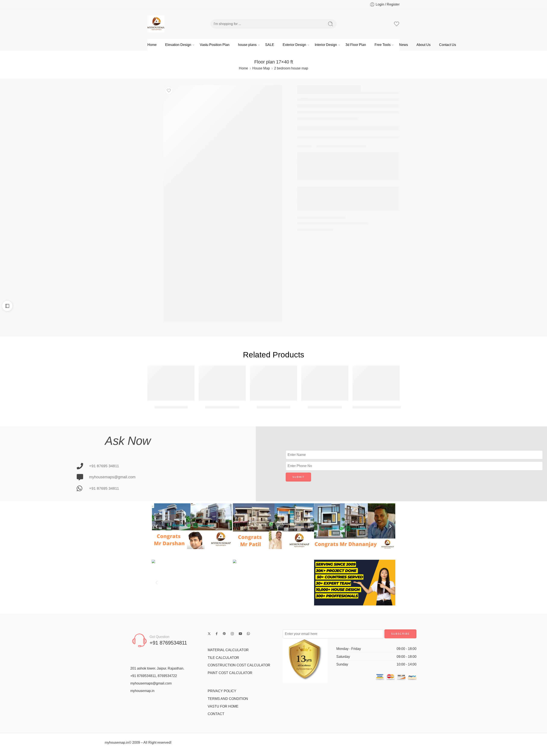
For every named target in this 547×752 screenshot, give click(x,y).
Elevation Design (178, 45)
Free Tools (383, 45)
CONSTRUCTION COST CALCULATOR (239, 665)
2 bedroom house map (291, 68)
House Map (261, 68)
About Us (423, 45)
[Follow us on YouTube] (240, 634)
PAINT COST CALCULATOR (230, 673)
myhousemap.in (142, 691)
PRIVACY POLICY (222, 691)
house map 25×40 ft (222, 407)
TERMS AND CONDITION (228, 699)
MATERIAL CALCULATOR (228, 650)
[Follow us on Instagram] (232, 634)
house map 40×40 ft (325, 407)
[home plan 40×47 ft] (170, 383)
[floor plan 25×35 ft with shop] (376, 383)
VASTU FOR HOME (223, 706)
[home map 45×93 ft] (273, 383)
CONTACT (216, 714)
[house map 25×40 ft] (222, 383)
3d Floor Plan (356, 45)
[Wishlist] (168, 90)
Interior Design (326, 45)
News (403, 45)
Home (152, 45)
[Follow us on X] (209, 633)
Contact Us (447, 45)
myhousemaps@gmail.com (151, 683)
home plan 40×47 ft (171, 407)
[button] (156, 526)
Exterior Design (294, 45)
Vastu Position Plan (214, 45)
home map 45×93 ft (273, 407)
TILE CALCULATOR (223, 657)
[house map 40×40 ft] (324, 383)
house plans (247, 45)
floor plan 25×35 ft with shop (377, 407)
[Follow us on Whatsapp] (248, 633)
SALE (269, 45)
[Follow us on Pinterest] (224, 633)
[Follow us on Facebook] (216, 633)
